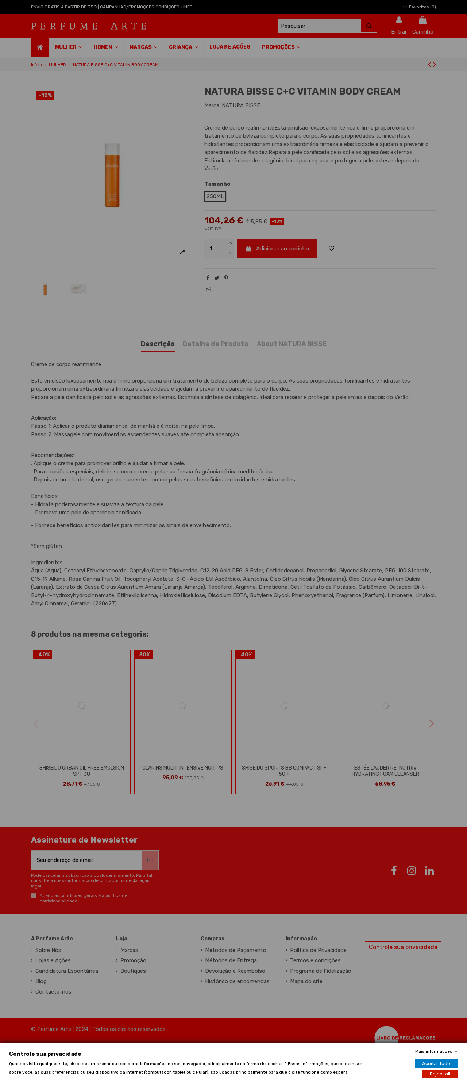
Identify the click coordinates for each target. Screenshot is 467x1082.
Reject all (440, 1073)
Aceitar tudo (436, 1063)
